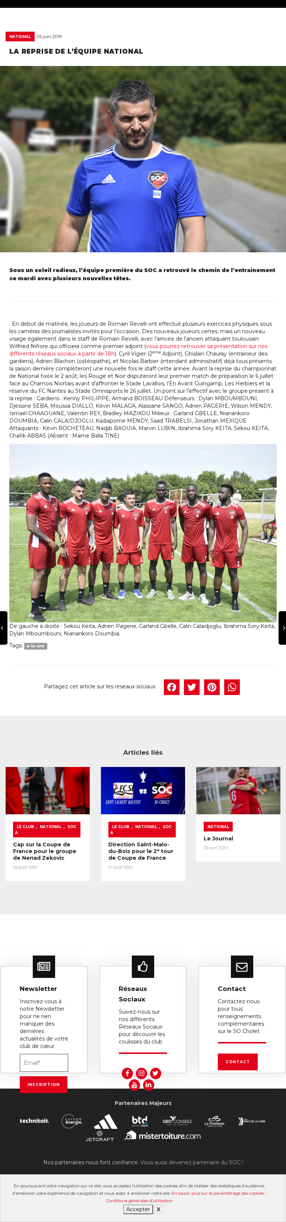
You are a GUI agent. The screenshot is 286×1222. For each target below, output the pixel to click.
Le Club (25, 826)
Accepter (138, 1209)
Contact (238, 1062)
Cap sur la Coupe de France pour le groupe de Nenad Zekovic (44, 851)
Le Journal (218, 838)
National (20, 36)
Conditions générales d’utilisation (139, 1200)
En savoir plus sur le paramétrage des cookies (218, 1193)
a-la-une (35, 646)
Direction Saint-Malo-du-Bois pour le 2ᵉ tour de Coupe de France (140, 851)
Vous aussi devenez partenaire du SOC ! (191, 1162)
